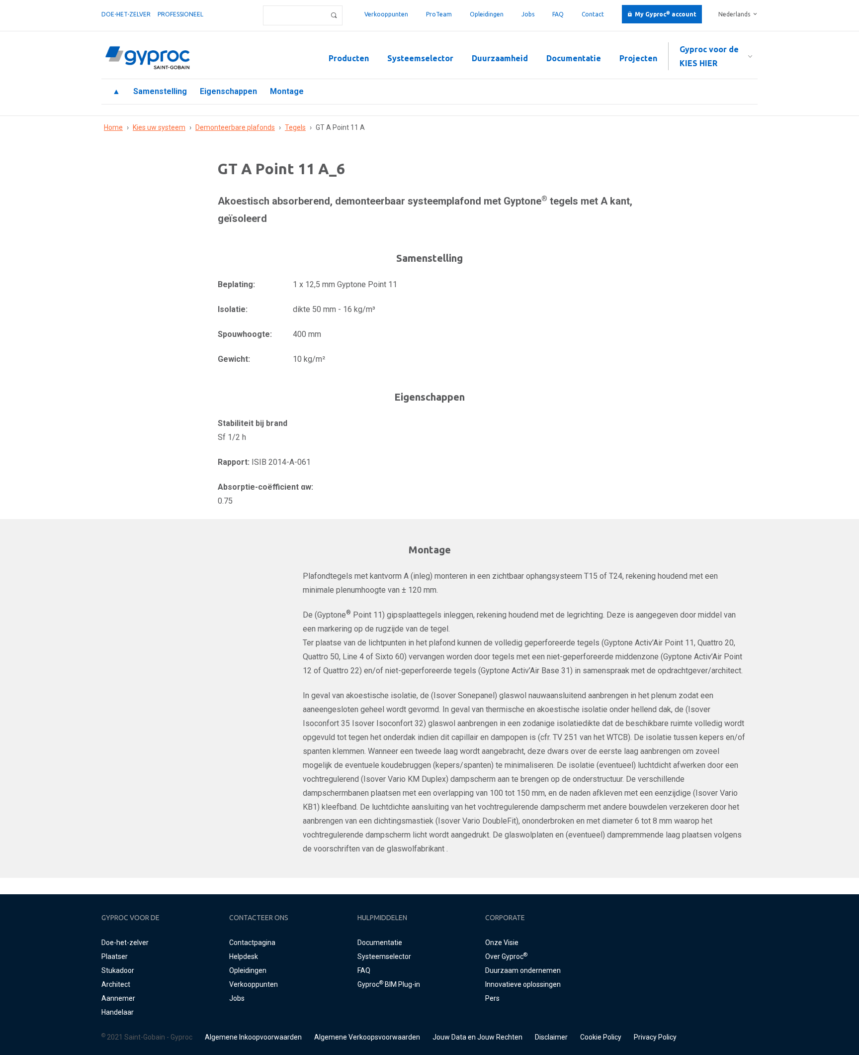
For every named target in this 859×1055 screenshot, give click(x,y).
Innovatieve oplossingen (523, 984)
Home (113, 127)
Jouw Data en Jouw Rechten (477, 1037)
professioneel (180, 14)
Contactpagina (252, 943)
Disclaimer (551, 1037)
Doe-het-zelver (126, 14)
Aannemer (118, 998)
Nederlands (734, 14)
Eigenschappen (228, 91)
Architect (115, 984)
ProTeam (439, 14)
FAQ (558, 14)
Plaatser (114, 956)
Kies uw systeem (159, 127)
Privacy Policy (655, 1037)
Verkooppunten (386, 14)
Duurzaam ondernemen (523, 970)
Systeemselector (420, 58)
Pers (492, 998)
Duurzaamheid (500, 58)
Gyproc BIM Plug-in (388, 984)
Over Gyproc (506, 956)
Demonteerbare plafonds (235, 127)
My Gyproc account (665, 14)
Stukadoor (117, 970)
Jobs (527, 14)
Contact (593, 14)
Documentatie (573, 58)
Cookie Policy (600, 1037)
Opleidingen (487, 14)
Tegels (295, 127)
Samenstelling (160, 91)
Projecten (638, 58)
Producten (349, 58)
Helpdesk (243, 956)
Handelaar (117, 1012)
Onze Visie (501, 943)
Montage (287, 91)
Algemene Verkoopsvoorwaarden (367, 1037)
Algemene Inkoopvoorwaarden (253, 1037)
